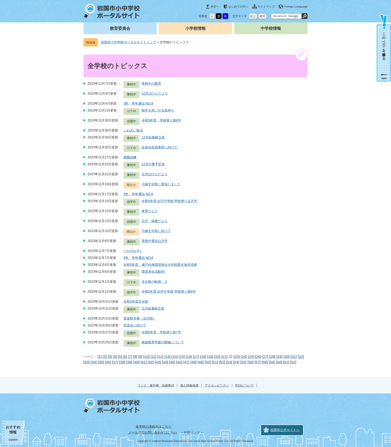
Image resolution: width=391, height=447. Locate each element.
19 (210, 357)
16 (189, 357)
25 (251, 357)
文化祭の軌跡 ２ (155, 281)
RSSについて (244, 385)
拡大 (253, 16)
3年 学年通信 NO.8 (138, 258)
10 (146, 357)
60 (279, 362)
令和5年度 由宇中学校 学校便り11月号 (169, 201)
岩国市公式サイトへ (285, 430)
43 (158, 362)
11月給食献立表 (153, 308)
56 (250, 362)
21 (224, 357)
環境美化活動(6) (153, 271)
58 (265, 362)
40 (136, 362)
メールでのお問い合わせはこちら (152, 432)
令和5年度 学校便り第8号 (161, 120)
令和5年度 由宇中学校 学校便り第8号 (169, 291)
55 (243, 362)
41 (144, 362)
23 (237, 357)
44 (165, 362)
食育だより (150, 211)
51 (215, 362)
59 (272, 362)
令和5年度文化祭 (135, 301)
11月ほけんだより (155, 174)
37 (115, 362)
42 (151, 362)
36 (108, 362)
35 (101, 362)
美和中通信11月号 (155, 241)
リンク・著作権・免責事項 (155, 385)
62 (293, 362)
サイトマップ (266, 6)
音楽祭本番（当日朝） (139, 318)
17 (196, 357)
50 (208, 362)
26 (258, 357)
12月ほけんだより (155, 93)
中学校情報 (271, 28)
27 (265, 357)
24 (244, 357)
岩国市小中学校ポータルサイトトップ (128, 42)
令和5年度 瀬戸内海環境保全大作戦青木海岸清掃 (160, 264)
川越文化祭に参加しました (161, 184)
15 (182, 357)
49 (201, 362)
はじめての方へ (238, 6)
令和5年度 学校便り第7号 (161, 332)
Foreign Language (296, 6)
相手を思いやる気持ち (158, 110)
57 (258, 362)
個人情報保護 (189, 385)
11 (153, 357)
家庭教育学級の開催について (163, 342)
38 (122, 362)
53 (229, 362)
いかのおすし (133, 251)
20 (217, 357)
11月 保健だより (155, 221)
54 (236, 362)
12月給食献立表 (153, 137)
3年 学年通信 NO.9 (138, 103)
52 (222, 362)
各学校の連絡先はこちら (153, 426)
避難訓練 (129, 157)
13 (167, 357)
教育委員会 (120, 28)
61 (286, 362)
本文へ (215, 6)
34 (94, 362)
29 (279, 357)
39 (129, 362)
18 (203, 357)
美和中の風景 (151, 83)
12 (160, 357)
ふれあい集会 (133, 130)
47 (186, 362)
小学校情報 (195, 28)
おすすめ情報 (13, 429)
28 (272, 357)
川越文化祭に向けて (156, 231)
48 (193, 362)
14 (174, 357)
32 (301, 357)
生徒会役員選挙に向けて (159, 147)
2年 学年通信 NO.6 (138, 194)
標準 (262, 16)
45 (172, 362)
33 (87, 362)
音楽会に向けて (134, 325)
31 (294, 357)
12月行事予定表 (153, 164)
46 (179, 362)
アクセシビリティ (217, 385)
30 (286, 357)
